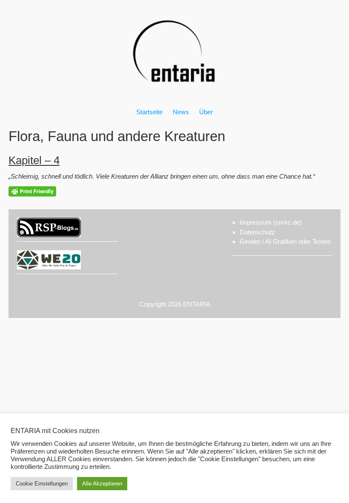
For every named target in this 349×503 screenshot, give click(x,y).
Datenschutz (257, 232)
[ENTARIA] (174, 91)
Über (206, 112)
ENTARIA (196, 304)
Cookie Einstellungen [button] (42, 483)
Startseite (149, 112)
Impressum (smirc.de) (271, 222)
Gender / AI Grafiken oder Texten (285, 241)
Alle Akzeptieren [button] (102, 483)
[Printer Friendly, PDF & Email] (32, 191)
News (181, 112)
